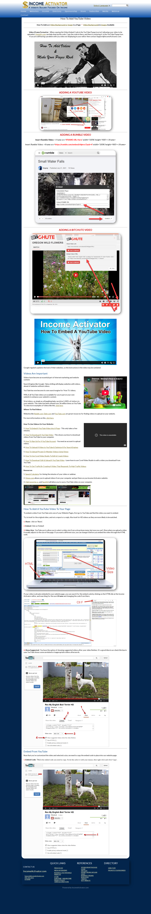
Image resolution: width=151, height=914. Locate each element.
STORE (56, 877)
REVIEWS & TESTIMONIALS (63, 873)
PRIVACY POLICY (59, 880)
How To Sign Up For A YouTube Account (40, 441)
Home (23, 11)
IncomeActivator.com (80, 887)
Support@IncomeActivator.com (34, 876)
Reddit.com (38, 414)
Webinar (115, 11)
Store (83, 11)
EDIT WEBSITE (85, 880)
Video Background (90, 25)
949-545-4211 (29, 878)
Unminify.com (40, 34)
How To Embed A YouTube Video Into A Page (42, 428)
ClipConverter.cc (31, 482)
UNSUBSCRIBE (66, 878)
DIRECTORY (112, 868)
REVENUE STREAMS (87, 875)
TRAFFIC (84, 879)
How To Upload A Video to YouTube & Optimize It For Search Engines (51, 447)
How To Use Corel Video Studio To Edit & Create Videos (46, 456)
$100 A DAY (85, 877)
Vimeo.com (29, 478)
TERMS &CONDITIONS (61, 882)
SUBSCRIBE (57, 878)
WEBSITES (57, 874)
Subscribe (94, 11)
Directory (57, 11)
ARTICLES (84, 871)
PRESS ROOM (58, 868)
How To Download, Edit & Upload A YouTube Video (45, 460)
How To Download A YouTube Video (39, 435)
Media (105, 11)
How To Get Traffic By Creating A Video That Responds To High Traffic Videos (55, 466)
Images (104, 25)
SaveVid (45, 482)
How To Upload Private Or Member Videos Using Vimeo (46, 452)
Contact (24, 15)
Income (45, 11)
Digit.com (47, 414)
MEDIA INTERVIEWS (60, 870)
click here (59, 405)
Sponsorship (71, 11)
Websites (34, 11)
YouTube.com (60, 414)
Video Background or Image (61, 25)
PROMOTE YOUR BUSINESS (117, 870)
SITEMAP (28, 879)
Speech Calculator (32, 474)
